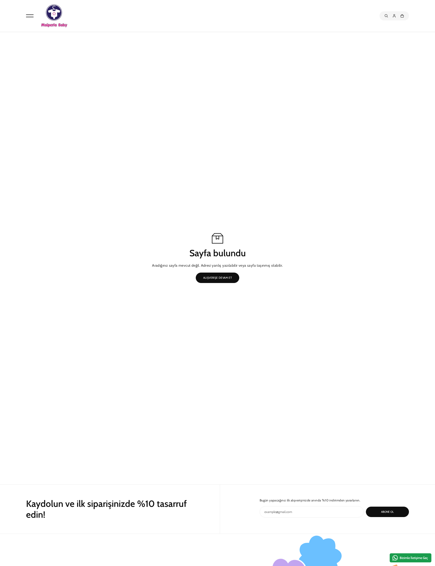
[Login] (394, 15)
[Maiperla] (54, 15)
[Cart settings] (402, 15)
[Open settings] (386, 15)
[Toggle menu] (30, 15)
